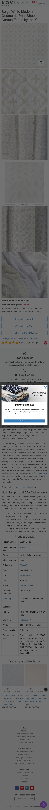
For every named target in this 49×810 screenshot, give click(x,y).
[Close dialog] (45, 387)
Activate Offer (24, 421)
